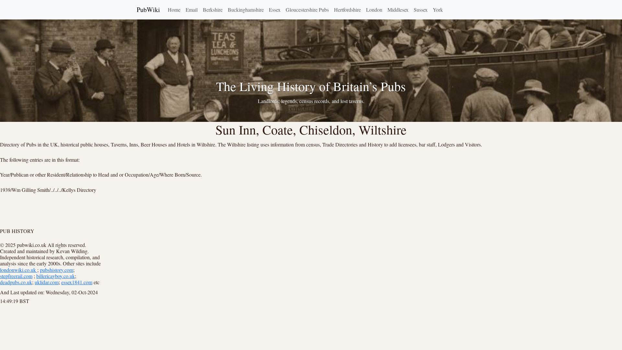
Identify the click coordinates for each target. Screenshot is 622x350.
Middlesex (398, 9)
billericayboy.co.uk (55, 276)
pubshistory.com (56, 269)
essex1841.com (76, 282)
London (374, 9)
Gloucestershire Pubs (307, 9)
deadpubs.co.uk (16, 282)
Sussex (421, 9)
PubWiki (148, 9)
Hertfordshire (347, 9)
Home (174, 9)
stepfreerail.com (16, 276)
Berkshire (213, 9)
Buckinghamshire (246, 9)
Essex (275, 9)
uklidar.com (47, 282)
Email (192, 9)
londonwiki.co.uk (18, 269)
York (438, 9)
